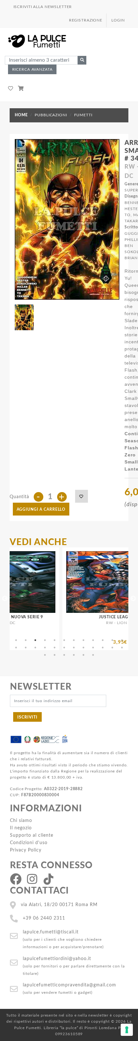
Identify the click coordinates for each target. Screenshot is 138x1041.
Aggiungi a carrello (41, 509)
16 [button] (45, 647)
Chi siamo (21, 820)
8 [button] (83, 640)
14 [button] (25, 647)
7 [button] (74, 640)
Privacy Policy (25, 850)
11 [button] (112, 640)
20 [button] (83, 647)
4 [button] (45, 640)
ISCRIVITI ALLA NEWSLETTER (42, 7)
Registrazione (85, 20)
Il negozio (21, 827)
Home (21, 115)
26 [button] (54, 655)
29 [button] (83, 655)
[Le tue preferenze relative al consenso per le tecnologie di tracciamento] (127, 1030)
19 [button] (74, 647)
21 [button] (93, 647)
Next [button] (133, 598)
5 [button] (54, 640)
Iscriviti (27, 717)
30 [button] (93, 655)
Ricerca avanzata (32, 69)
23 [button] (112, 647)
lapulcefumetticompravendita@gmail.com (69, 985)
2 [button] (25, 640)
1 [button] (16, 640)
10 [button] (102, 640)
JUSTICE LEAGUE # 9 (92, 617)
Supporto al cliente (31, 835)
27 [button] (64, 655)
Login (118, 20)
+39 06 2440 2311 (44, 918)
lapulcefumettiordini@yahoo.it (57, 958)
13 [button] (16, 647)
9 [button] (93, 640)
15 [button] (35, 647)
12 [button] (122, 640)
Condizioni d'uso (28, 842)
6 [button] (64, 640)
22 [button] (102, 647)
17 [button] (54, 647)
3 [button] (35, 640)
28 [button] (74, 655)
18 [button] (64, 647)
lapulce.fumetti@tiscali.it (51, 932)
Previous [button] (5, 598)
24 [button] (122, 647)
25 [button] (45, 655)
